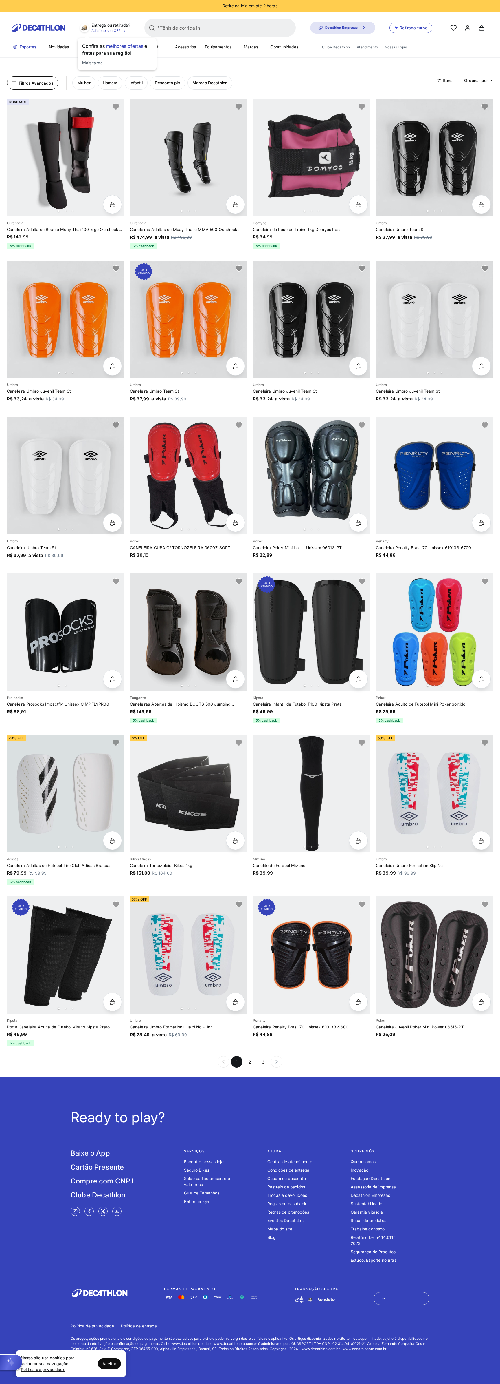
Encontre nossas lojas (204, 1161)
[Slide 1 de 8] (188, 157)
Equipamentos (218, 46)
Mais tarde (92, 62)
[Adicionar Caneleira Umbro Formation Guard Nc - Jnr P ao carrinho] (235, 1002)
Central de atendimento (289, 1161)
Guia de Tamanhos (202, 1192)
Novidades (59, 46)
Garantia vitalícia (367, 1212)
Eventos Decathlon (285, 1220)
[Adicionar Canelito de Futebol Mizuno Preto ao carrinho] (358, 840)
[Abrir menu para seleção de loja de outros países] (401, 1298)
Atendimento (367, 47)
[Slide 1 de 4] (65, 157)
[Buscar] (151, 27)
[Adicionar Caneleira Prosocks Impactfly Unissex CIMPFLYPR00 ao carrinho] (112, 679)
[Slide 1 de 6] (188, 475)
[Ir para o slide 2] (65, 211)
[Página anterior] (223, 1062)
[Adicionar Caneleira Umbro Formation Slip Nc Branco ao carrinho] (481, 840)
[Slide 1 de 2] (65, 632)
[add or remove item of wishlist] (116, 106)
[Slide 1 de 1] (434, 475)
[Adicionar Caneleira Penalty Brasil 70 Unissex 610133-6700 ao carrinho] (481, 522)
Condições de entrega (288, 1170)
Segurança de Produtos (373, 1251)
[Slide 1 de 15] (311, 157)
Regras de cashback (286, 1203)
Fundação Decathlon (370, 1178)
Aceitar (109, 1363)
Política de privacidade (92, 1325)
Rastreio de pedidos (286, 1186)
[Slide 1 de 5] (434, 157)
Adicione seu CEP (106, 30)
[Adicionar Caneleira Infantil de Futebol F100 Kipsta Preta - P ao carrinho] (358, 679)
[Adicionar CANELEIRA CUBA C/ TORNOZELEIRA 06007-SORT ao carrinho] (235, 522)
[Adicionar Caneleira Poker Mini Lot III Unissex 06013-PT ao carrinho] (358, 522)
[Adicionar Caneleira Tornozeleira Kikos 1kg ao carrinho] (235, 840)
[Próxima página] (276, 1062)
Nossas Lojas (396, 47)
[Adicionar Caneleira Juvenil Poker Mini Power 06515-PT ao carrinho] (481, 1002)
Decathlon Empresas (370, 1195)
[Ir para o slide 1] (58, 211)
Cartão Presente (97, 1167)
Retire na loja (196, 1201)
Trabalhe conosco (368, 1228)
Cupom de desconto (286, 1178)
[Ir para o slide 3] (72, 211)
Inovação (359, 1170)
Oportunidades (284, 46)
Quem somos (363, 1161)
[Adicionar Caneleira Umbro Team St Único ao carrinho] (481, 204)
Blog (271, 1237)
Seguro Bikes (196, 1170)
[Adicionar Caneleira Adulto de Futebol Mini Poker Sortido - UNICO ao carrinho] (481, 679)
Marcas (251, 46)
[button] (11, 1362)
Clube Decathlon (336, 47)
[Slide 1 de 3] (311, 475)
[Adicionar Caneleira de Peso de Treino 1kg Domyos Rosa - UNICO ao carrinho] (358, 204)
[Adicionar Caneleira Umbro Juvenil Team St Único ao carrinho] (112, 366)
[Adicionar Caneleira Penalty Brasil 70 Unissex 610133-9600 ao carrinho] (358, 1002)
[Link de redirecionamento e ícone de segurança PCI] (310, 1299)
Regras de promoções (288, 1212)
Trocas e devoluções (287, 1195)
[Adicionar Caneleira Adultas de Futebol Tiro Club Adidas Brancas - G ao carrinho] (112, 840)
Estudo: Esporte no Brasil (374, 1260)
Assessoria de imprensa (373, 1186)
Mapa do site (279, 1228)
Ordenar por (476, 80)
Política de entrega (139, 1325)
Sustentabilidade (367, 1203)
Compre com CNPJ (102, 1181)
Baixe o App (90, 1153)
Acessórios (185, 46)
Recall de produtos (368, 1220)
